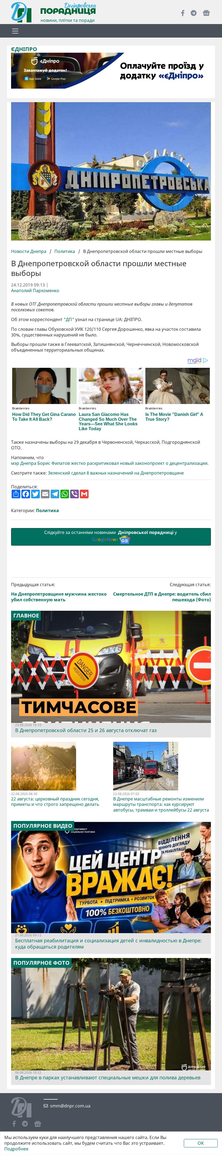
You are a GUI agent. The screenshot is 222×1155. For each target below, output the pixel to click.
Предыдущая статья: (59, 592)
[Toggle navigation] (15, 31)
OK (201, 1143)
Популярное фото (41, 962)
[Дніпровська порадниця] (25, 1108)
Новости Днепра (29, 251)
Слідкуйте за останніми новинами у (111, 536)
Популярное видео (42, 825)
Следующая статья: (162, 592)
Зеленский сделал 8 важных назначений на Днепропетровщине (116, 473)
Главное (26, 615)
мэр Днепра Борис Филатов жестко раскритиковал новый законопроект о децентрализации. (109, 463)
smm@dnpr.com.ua (70, 1106)
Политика (64, 251)
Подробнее (16, 1149)
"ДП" (69, 319)
